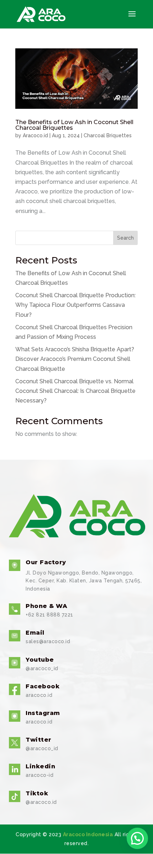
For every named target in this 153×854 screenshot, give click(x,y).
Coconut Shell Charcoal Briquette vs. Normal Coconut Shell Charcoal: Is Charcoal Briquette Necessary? (75, 391)
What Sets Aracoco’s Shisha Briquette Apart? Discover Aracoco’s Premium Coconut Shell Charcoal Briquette (74, 359)
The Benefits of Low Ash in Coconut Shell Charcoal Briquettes (74, 125)
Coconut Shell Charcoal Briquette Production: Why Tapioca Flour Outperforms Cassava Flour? (75, 305)
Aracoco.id (35, 135)
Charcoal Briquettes (108, 135)
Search (125, 238)
